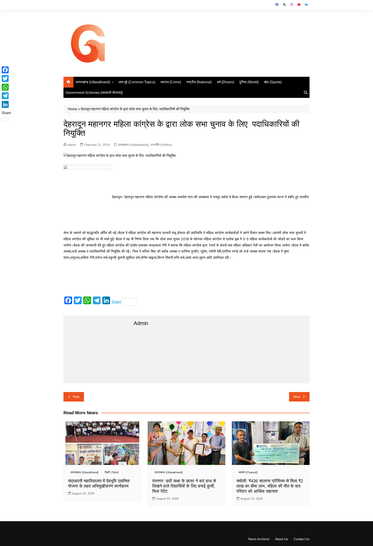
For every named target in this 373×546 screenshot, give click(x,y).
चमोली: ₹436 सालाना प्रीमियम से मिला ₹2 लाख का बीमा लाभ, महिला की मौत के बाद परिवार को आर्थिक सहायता (269, 486)
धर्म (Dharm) (225, 82)
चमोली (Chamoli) (248, 472)
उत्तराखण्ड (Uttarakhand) (93, 82)
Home (72, 109)
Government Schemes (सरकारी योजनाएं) (94, 92)
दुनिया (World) (249, 82)
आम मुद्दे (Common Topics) (137, 82)
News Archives (259, 539)
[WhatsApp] (6, 87)
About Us (281, 539)
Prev (76, 397)
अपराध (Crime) (170, 82)
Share (116, 302)
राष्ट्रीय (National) (199, 82)
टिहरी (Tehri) (112, 472)
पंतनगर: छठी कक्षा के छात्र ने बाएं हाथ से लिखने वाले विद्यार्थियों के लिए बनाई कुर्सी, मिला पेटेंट (184, 486)
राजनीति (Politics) (161, 144)
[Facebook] (6, 70)
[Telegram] (6, 95)
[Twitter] (6, 78)
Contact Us (302, 539)
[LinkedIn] (6, 104)
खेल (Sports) (273, 82)
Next (296, 397)
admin (72, 144)
